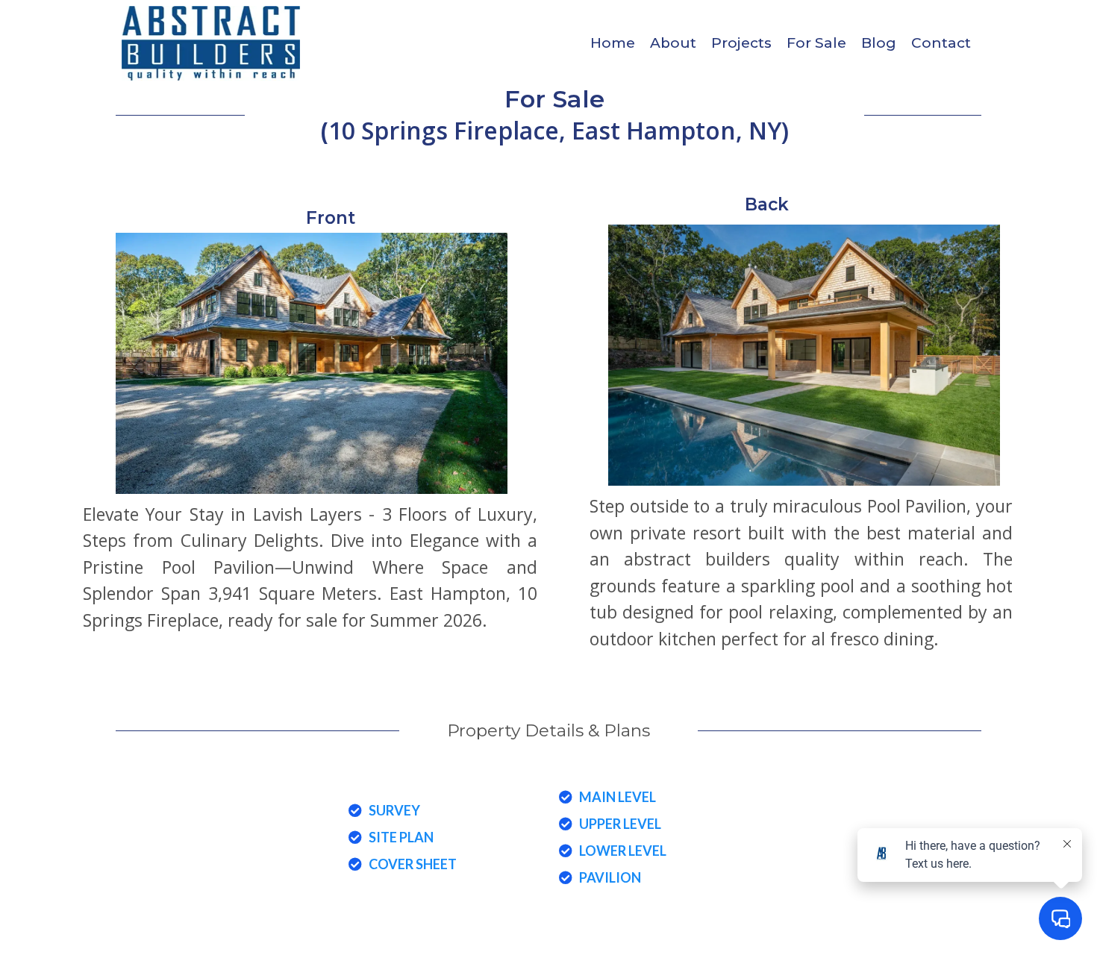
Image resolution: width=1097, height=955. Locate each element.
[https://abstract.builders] (211, 43)
